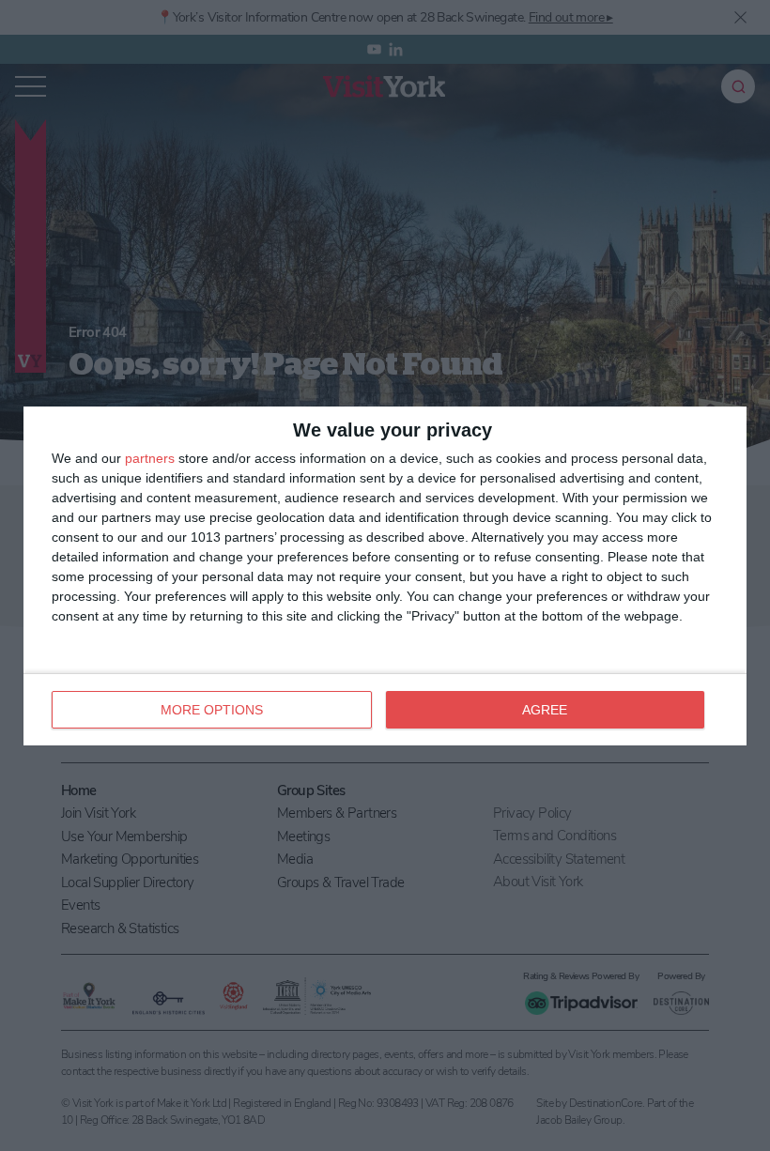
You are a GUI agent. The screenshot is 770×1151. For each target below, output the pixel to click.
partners (150, 458)
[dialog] (385, 576)
